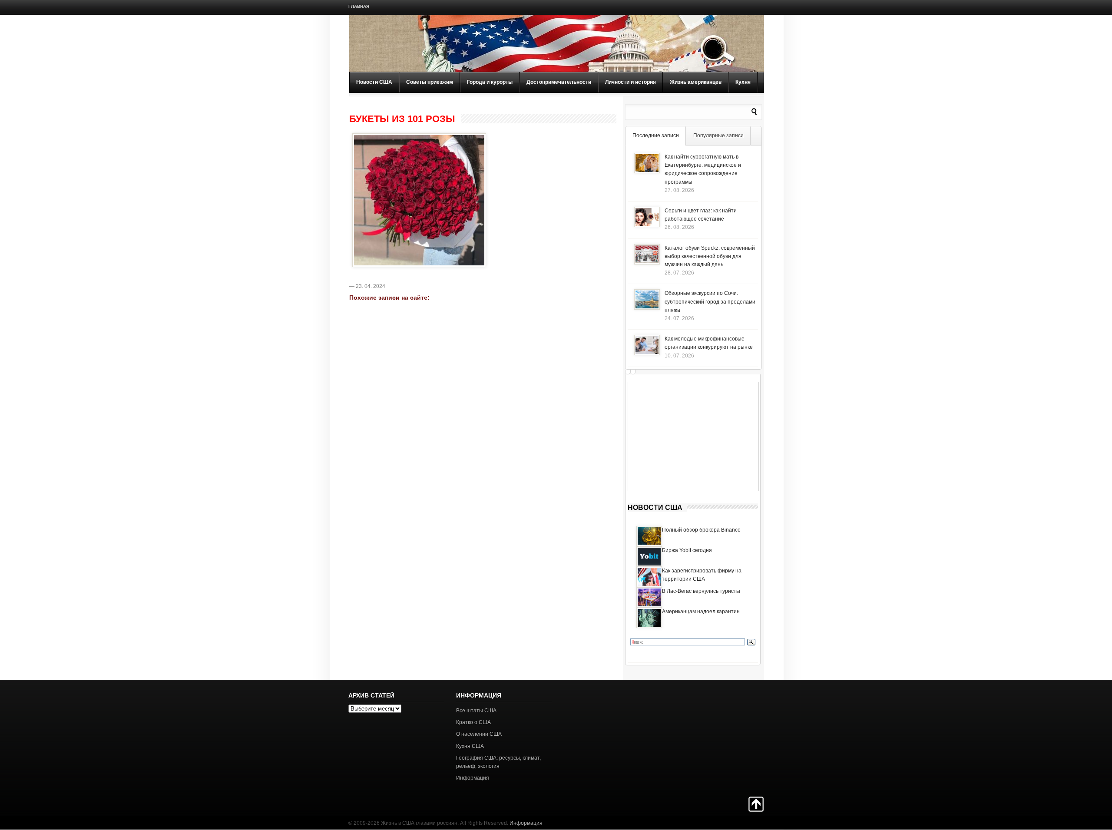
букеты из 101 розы (402, 119)
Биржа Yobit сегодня (687, 550)
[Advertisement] (693, 436)
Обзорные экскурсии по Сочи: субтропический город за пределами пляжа (710, 301)
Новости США (374, 82)
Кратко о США (473, 722)
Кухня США (470, 746)
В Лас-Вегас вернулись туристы (701, 591)
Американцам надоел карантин (701, 611)
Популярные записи (718, 135)
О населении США (479, 734)
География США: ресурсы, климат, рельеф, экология (498, 762)
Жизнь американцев (695, 82)
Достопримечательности (558, 82)
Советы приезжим (429, 82)
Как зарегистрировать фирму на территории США (701, 575)
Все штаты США (476, 711)
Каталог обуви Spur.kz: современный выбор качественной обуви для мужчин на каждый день (710, 256)
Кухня (743, 82)
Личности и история (630, 82)
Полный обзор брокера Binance (701, 530)
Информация (472, 778)
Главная (358, 6)
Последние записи (655, 135)
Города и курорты (490, 82)
